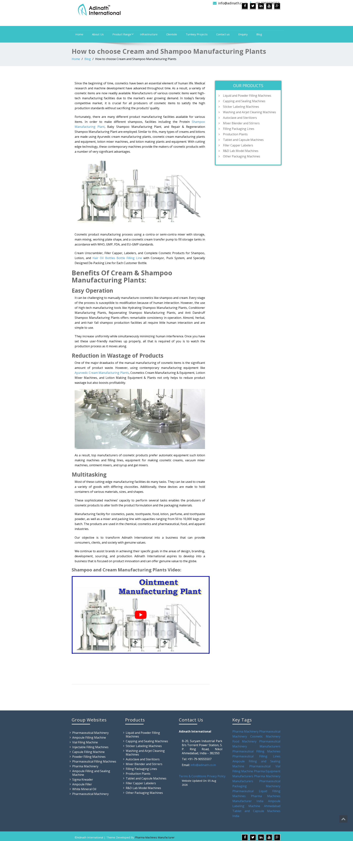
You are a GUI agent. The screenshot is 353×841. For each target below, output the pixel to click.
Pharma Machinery (85, 766)
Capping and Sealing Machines (244, 101)
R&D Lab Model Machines (240, 151)
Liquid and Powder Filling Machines (247, 95)
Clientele (171, 34)
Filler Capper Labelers (238, 145)
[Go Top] (343, 819)
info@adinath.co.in (232, 3)
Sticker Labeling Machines (241, 106)
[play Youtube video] (141, 615)
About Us (98, 34)
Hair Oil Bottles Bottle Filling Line (117, 258)
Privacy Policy (216, 776)
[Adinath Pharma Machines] (123, 9)
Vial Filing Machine (85, 742)
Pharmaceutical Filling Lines (256, 756)
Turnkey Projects (197, 34)
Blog (259, 34)
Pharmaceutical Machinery (90, 733)
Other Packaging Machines (241, 156)
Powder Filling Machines (89, 757)
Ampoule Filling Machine (89, 737)
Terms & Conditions (192, 776)
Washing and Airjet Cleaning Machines (249, 112)
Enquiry (243, 34)
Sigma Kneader (82, 779)
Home (79, 34)
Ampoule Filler (82, 784)
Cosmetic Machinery (265, 736)
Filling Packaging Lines (238, 129)
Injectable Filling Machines (90, 747)
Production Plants (235, 134)
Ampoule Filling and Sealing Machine (91, 773)
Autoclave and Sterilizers (240, 118)
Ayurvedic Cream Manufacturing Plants (102, 373)
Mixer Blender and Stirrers (241, 123)
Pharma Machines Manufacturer (155, 837)
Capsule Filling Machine (88, 752)
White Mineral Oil (84, 789)
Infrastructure (149, 34)
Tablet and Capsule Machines (243, 140)
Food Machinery (244, 741)
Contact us (223, 34)
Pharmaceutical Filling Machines (94, 761)
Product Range (121, 34)
